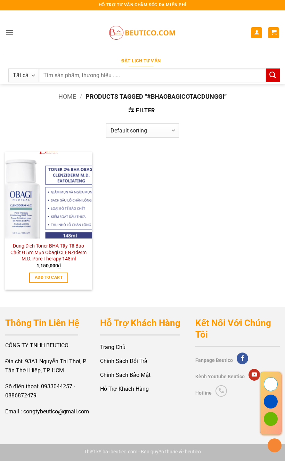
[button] (9, 32)
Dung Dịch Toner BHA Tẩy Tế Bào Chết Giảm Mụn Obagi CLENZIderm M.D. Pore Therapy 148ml (48, 252)
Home (67, 96)
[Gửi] (273, 75)
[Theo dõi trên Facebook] (242, 358)
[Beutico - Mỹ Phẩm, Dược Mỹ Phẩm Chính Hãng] (142, 33)
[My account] (256, 33)
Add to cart (49, 277)
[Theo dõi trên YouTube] (254, 375)
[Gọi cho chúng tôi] (221, 391)
